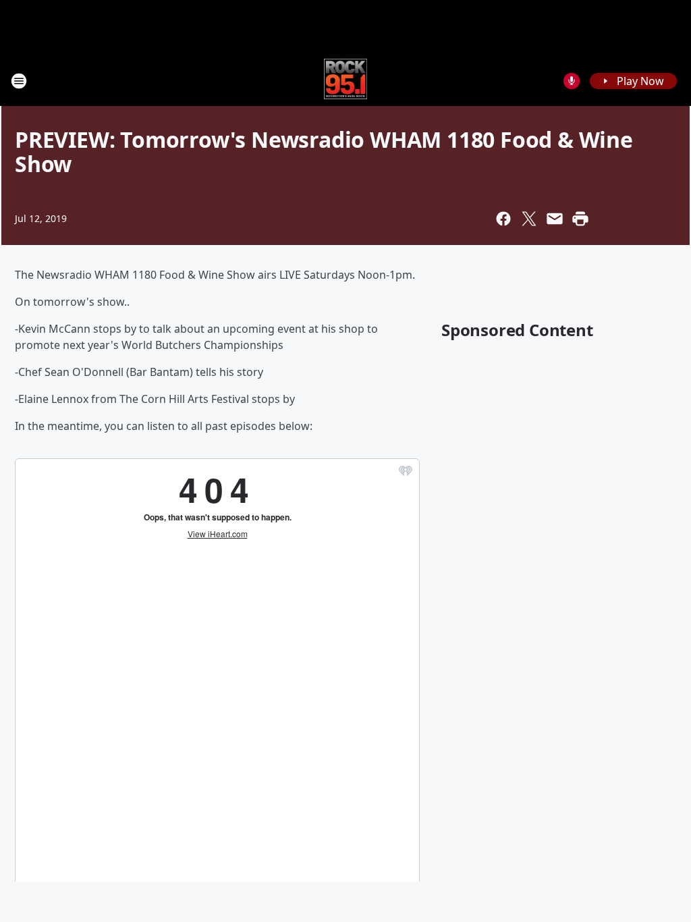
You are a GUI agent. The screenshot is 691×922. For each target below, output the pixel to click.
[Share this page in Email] (554, 218)
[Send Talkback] (571, 81)
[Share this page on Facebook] (503, 218)
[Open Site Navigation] (19, 81)
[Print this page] (580, 218)
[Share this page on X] (529, 218)
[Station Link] (346, 81)
